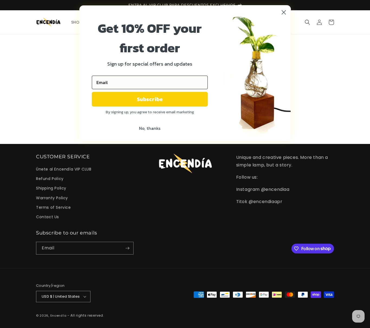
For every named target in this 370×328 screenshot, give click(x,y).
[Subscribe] (127, 248)
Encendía (58, 315)
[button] (307, 22)
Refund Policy (50, 178)
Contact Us (47, 217)
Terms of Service (53, 207)
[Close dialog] (283, 12)
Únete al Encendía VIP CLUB (64, 169)
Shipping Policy (51, 188)
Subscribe (150, 99)
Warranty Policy (52, 198)
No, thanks (150, 128)
